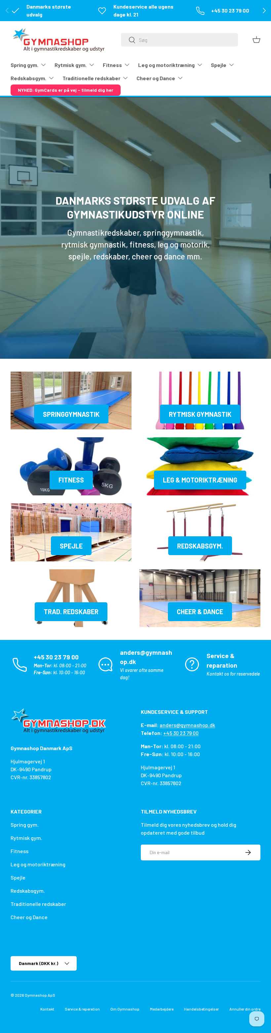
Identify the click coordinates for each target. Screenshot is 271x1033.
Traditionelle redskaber (38, 904)
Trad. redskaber (71, 612)
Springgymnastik (71, 414)
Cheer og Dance (29, 917)
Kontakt (47, 1009)
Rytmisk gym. (26, 838)
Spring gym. (25, 824)
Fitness (71, 480)
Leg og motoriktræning (38, 864)
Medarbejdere (162, 1009)
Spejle (71, 546)
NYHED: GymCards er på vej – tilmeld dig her (65, 90)
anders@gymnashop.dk (187, 725)
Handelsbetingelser (201, 1009)
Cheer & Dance (200, 612)
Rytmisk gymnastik (200, 414)
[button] (256, 39)
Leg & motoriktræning (200, 480)
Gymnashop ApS (40, 995)
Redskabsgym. (200, 546)
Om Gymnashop (124, 1009)
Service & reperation (82, 1009)
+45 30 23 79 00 (181, 733)
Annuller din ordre (244, 1009)
